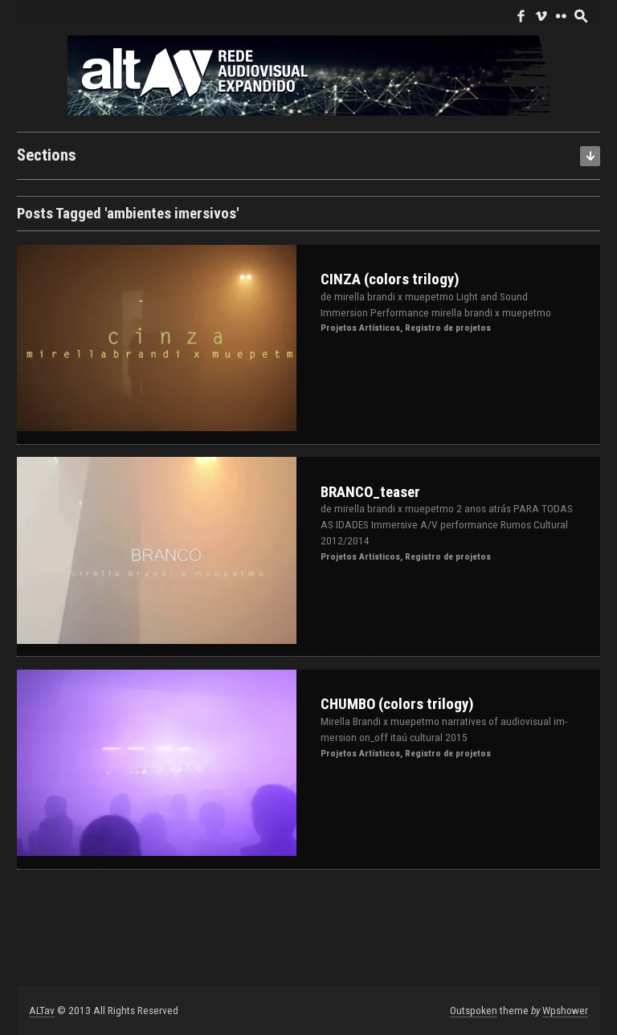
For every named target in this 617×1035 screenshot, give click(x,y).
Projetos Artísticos (360, 327)
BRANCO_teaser (370, 492)
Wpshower (565, 1010)
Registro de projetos (448, 327)
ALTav (42, 1010)
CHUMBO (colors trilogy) (397, 704)
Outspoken (473, 1010)
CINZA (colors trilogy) (390, 279)
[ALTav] (308, 74)
